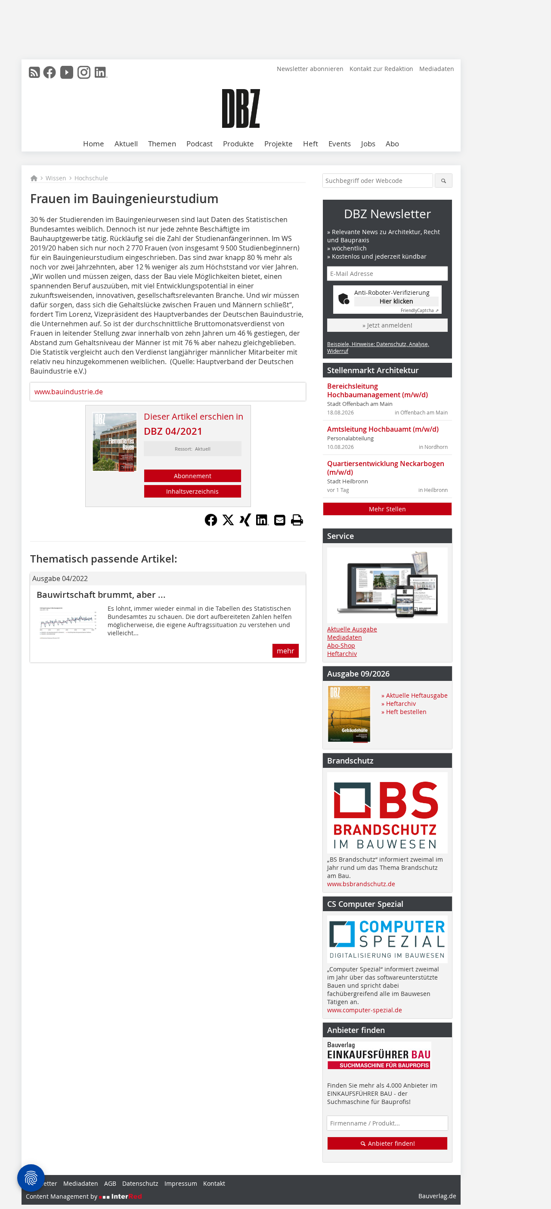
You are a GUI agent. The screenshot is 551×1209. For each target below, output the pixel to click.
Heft (310, 143)
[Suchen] (443, 180)
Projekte (278, 143)
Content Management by (62, 1196)
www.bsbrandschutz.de (361, 884)
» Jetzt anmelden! (387, 325)
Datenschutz (140, 1183)
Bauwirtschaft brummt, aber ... (101, 594)
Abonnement (192, 476)
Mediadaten (436, 69)
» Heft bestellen (404, 712)
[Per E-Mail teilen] (279, 520)
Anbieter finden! (390, 1143)
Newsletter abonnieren (310, 69)
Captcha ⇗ (420, 310)
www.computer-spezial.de (364, 1010)
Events (339, 143)
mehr (285, 651)
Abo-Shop (341, 645)
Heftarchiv (342, 653)
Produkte (238, 143)
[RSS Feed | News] (34, 72)
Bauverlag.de (437, 1196)
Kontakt (214, 1183)
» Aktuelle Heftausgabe (414, 695)
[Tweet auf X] (228, 523)
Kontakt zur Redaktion (381, 69)
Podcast (199, 143)
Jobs (368, 143)
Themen (162, 143)
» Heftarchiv (398, 703)
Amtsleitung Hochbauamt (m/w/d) (383, 429)
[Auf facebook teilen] (211, 523)
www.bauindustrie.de (68, 391)
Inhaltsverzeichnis (192, 491)
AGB (110, 1183)
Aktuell (126, 143)
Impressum (180, 1183)
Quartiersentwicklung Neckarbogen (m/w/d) (385, 468)
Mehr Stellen (387, 509)
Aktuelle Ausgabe (352, 629)
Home (93, 143)
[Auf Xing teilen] (245, 523)
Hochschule (91, 178)
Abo (392, 143)
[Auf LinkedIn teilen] (262, 523)
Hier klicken (396, 301)
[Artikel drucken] (297, 520)
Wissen (56, 178)
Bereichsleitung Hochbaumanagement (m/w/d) (377, 390)
